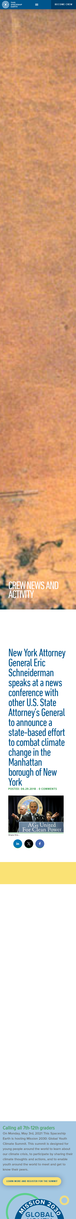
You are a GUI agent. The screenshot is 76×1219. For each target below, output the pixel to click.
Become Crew (63, 4)
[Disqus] (38, 968)
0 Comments (48, 789)
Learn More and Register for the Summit (32, 1181)
